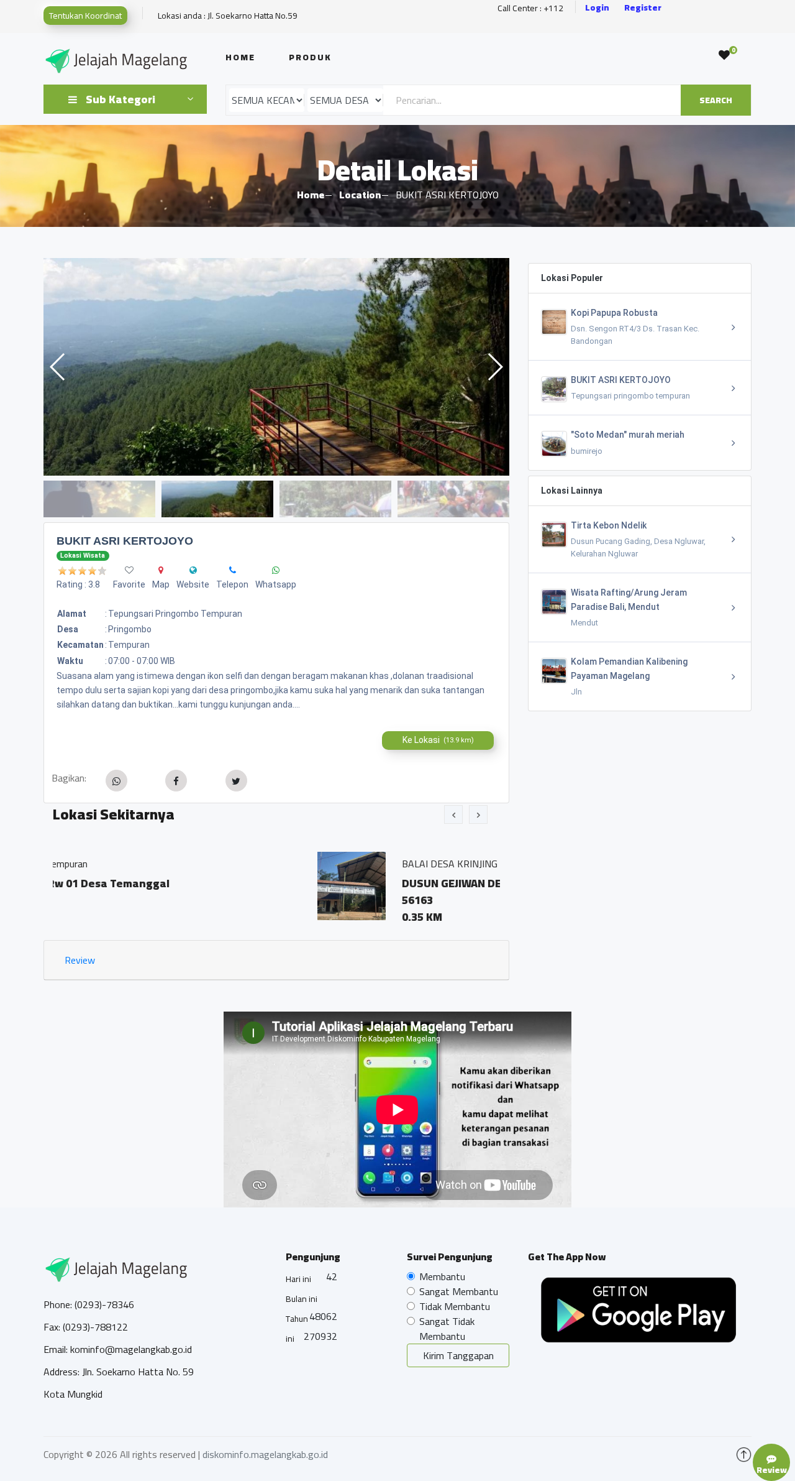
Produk (310, 57)
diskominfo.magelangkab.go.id (265, 1454)
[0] (724, 55)
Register (642, 7)
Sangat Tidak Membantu (447, 1329)
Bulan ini (301, 1299)
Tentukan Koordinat (85, 15)
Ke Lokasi (438, 740)
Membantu (442, 1276)
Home (240, 57)
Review (80, 960)
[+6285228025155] (232, 570)
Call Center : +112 (530, 8)
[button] (494, 367)
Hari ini (298, 1279)
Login (597, 7)
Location (360, 194)
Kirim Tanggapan (458, 1355)
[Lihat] (276, 367)
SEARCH (715, 100)
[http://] (193, 570)
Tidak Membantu (454, 1306)
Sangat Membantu (458, 1291)
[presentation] (453, 814)
